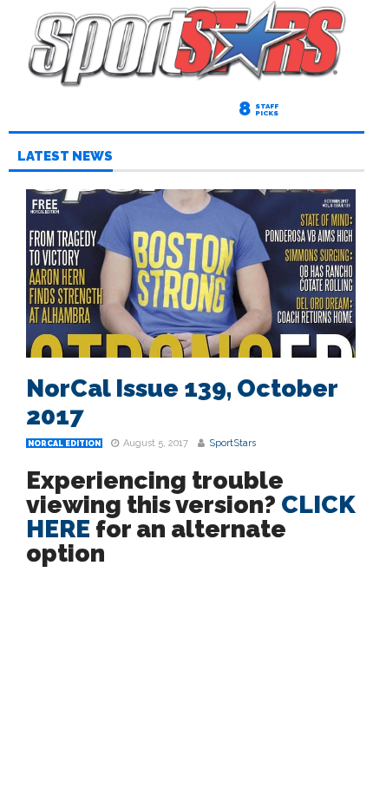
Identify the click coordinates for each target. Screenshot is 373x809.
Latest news (65, 157)
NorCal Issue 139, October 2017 (181, 402)
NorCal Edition (64, 443)
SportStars (232, 443)
